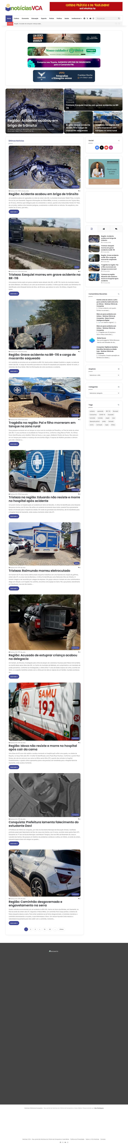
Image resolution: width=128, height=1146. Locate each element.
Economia (25, 18)
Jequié (107, 418)
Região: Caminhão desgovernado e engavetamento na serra (35, 903)
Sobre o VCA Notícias (92, 1139)
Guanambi (111, 414)
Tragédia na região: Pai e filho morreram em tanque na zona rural (107, 128)
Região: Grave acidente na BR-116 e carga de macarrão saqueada (78, 128)
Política (59, 18)
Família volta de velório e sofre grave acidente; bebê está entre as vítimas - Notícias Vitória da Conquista (107, 303)
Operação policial (95, 421)
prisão (104, 421)
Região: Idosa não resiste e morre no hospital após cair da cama (34, 23)
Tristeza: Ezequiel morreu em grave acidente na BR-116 (44, 276)
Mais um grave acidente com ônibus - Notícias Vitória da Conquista (106, 328)
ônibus (113, 425)
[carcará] (64, 76)
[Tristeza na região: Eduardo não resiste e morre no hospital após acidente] (94, 277)
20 (50, 929)
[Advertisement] (104, 206)
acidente (92, 411)
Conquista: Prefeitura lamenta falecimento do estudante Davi (44, 824)
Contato (103, 1139)
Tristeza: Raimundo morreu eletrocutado (39, 571)
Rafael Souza (101, 338)
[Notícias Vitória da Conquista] (24, 7)
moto (113, 418)
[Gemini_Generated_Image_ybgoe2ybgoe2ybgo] (64, 51)
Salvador (111, 421)
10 (44, 929)
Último (62, 929)
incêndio (100, 418)
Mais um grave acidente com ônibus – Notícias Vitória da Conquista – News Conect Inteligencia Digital (106, 317)
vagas (106, 425)
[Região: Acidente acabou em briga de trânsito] (35, 111)
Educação (35, 18)
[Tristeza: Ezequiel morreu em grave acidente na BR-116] (93, 100)
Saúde (67, 18)
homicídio (92, 418)
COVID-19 (102, 414)
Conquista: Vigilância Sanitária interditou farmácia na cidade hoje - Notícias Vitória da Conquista (107, 350)
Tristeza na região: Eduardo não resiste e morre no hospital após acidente (44, 499)
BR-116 (108, 411)
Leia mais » (14, 212)
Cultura (16, 18)
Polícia (51, 18)
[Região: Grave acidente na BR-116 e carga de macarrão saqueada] (78, 122)
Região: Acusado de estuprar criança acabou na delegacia (43, 657)
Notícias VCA (14, 191)
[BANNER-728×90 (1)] (64, 63)
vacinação (99, 425)
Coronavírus (93, 414)
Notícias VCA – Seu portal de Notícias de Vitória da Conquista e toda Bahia (45, 1139)
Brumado (115, 411)
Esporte (43, 18)
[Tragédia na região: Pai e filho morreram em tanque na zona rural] (108, 122)
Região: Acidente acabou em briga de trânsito (33, 123)
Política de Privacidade (77, 1139)
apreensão (100, 411)
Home (9, 18)
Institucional (76, 18)
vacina (92, 425)
